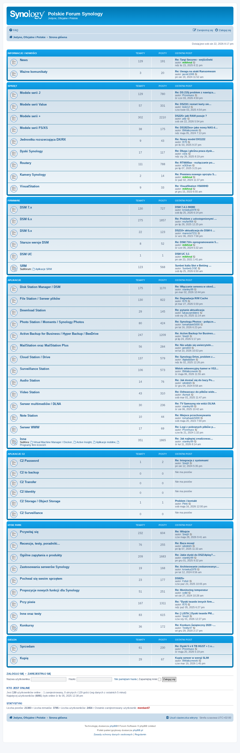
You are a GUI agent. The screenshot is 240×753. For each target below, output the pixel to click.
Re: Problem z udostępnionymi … (196, 218)
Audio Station (30, 380)
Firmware (14, 200)
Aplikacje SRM (43, 269)
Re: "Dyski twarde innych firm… (194, 601)
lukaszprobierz (190, 312)
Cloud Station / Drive (35, 357)
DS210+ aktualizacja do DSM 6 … (195, 230)
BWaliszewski (190, 130)
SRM (23, 266)
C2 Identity (27, 491)
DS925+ (179, 578)
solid (185, 592)
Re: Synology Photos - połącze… (195, 321)
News (24, 60)
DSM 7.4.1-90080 (185, 207)
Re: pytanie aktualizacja (189, 310)
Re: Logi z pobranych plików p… (195, 427)
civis (185, 153)
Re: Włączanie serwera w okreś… (195, 286)
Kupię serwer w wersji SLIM (192, 657)
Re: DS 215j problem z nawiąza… (195, 92)
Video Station (30, 392)
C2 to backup (29, 472)
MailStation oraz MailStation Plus (44, 345)
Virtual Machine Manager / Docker (52, 442)
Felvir (185, 581)
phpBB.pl (138, 730)
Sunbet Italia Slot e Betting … (193, 265)
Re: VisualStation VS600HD (191, 186)
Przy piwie (27, 602)
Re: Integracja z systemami (191, 460)
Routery (25, 163)
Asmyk (186, 394)
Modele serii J (30, 93)
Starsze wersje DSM (34, 242)
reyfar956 (187, 221)
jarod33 (186, 347)
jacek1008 (188, 74)
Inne (23, 439)
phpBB (113, 726)
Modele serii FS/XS (34, 128)
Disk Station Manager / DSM (40, 287)
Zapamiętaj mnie (148, 679)
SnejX (185, 336)
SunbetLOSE (189, 268)
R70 (184, 142)
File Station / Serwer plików (40, 298)
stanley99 (187, 289)
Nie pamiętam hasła (125, 679)
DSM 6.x (26, 219)
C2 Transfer (28, 482)
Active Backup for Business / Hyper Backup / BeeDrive (59, 333)
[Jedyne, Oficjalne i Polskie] (28, 15)
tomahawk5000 (191, 324)
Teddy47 (187, 627)
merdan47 (144, 707)
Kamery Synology (33, 174)
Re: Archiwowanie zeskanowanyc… (197, 566)
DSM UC (26, 254)
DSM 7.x (26, 207)
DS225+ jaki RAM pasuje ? (191, 115)
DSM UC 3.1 (182, 253)
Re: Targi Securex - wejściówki (194, 59)
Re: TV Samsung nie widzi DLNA (195, 403)
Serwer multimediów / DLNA (40, 404)
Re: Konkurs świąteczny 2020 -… (195, 625)
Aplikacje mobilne (106, 442)
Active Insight (84, 442)
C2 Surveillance (31, 513)
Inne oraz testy (30, 613)
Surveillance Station (34, 369)
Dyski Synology (31, 151)
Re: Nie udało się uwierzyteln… (194, 345)
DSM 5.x (26, 231)
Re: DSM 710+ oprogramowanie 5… (196, 242)
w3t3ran (186, 165)
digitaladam (188, 359)
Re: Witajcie (182, 531)
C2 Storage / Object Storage (40, 501)
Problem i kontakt (186, 500)
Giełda (12, 639)
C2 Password (29, 460)
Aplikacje (14, 280)
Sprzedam (27, 646)
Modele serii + (30, 116)
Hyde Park (14, 525)
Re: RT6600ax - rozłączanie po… (195, 162)
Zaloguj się (15, 673)
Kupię (24, 658)
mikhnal (187, 62)
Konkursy (27, 625)
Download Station (33, 310)
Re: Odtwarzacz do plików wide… (196, 391)
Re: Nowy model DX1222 (190, 139)
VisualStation (29, 186)
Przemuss (188, 95)
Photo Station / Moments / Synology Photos (52, 322)
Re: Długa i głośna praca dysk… (194, 150)
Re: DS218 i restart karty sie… (193, 104)
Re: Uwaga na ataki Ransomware (195, 71)
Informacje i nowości (22, 53)
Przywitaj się (29, 532)
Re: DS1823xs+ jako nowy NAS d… (196, 127)
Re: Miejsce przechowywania (193, 415)
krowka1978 (189, 209)
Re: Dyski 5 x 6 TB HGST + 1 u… (194, 646)
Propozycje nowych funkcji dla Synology (49, 590)
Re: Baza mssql (184, 543)
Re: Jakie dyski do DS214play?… (195, 554)
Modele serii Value (33, 104)
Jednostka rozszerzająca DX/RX (43, 139)
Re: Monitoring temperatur (191, 590)
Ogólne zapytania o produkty (41, 555)
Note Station (29, 415)
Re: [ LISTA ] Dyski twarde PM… (194, 613)
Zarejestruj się (39, 673)
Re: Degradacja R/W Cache (191, 298)
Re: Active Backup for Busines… (195, 333)
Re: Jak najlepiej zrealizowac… (194, 438)
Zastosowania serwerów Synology (44, 567)
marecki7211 (189, 233)
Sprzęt (12, 86)
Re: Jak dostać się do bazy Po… (195, 380)
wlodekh (187, 383)
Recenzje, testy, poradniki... (40, 543)
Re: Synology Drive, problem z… (195, 356)
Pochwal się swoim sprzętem (41, 578)
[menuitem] (13, 30)
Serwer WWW (29, 427)
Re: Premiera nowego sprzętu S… (196, 174)
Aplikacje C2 (16, 454)
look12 (186, 106)
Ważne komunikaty (33, 71)
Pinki (185, 503)
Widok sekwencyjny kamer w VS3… (196, 368)
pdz (184, 118)
